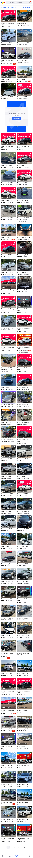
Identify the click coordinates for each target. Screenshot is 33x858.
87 (24, 847)
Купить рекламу (16, 118)
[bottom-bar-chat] (10, 856)
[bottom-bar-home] (3, 856)
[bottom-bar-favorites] (23, 856)
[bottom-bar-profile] (29, 856)
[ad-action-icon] (14, 11)
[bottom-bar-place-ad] (16, 856)
